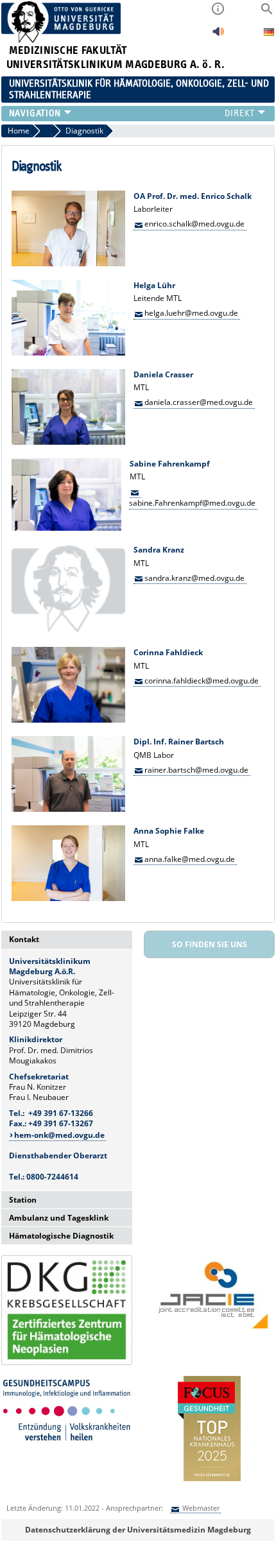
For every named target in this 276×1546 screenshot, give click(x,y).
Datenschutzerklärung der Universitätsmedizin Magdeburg (138, 1529)
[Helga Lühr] (68, 352)
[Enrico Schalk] (68, 263)
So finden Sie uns (209, 944)
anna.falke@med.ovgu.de (189, 859)
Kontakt (24, 939)
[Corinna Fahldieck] (68, 719)
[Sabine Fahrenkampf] (66, 527)
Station (23, 1199)
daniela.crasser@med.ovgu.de (198, 402)
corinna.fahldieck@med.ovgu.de (201, 680)
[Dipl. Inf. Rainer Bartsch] (68, 808)
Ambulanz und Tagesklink (58, 1217)
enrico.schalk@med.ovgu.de (194, 223)
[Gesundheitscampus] (66, 1442)
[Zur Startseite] (61, 40)
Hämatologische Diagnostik (61, 1235)
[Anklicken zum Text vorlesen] (218, 35)
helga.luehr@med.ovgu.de (191, 312)
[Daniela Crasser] (68, 441)
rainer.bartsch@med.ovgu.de (196, 769)
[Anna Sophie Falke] (68, 898)
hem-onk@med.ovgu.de (59, 1134)
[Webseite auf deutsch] (269, 33)
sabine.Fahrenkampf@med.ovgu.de (192, 502)
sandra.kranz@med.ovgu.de (194, 577)
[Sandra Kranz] (68, 630)
